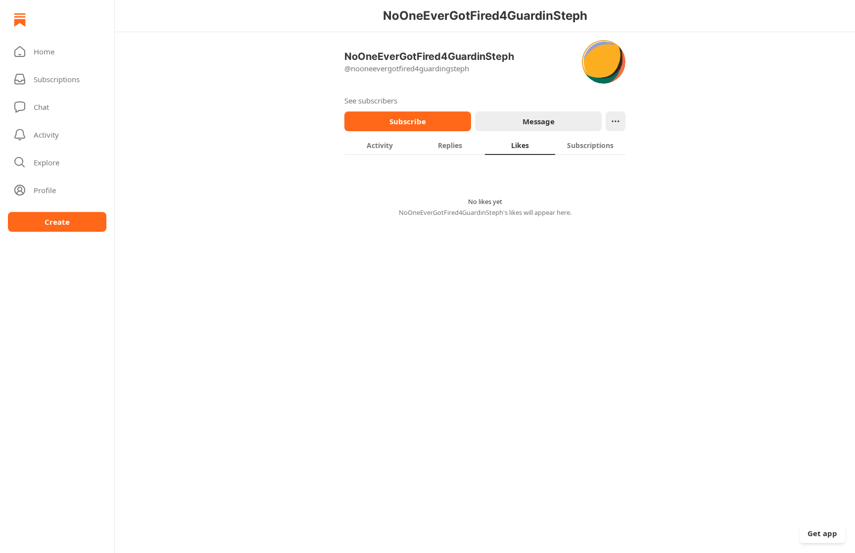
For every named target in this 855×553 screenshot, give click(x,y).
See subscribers (370, 100)
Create (57, 222)
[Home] (20, 20)
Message (538, 121)
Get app (822, 533)
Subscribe (407, 121)
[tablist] (484, 145)
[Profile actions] (615, 121)
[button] (57, 51)
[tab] (379, 145)
